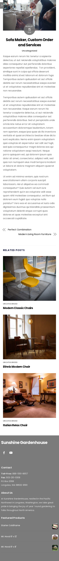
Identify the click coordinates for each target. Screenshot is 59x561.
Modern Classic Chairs (18, 308)
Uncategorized (29, 50)
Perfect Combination (19, 229)
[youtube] (11, 452)
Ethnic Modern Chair (16, 367)
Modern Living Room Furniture (34, 234)
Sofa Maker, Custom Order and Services (29, 42)
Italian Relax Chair (15, 425)
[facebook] (4, 452)
